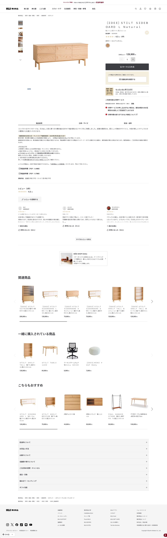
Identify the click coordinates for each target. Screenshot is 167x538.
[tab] (20, 23)
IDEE (38, 501)
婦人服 (26, 9)
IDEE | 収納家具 (54, 501)
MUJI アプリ (113, 510)
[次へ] (153, 301)
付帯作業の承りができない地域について (36, 160)
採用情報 (139, 513)
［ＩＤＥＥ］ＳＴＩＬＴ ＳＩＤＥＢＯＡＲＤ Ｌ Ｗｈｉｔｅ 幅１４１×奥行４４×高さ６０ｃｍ (50, 309)
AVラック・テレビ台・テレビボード (65, 498)
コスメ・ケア (56, 9)
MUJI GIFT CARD (115, 519)
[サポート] (160, 9)
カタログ (112, 513)
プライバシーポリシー (12, 530)
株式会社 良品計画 (142, 522)
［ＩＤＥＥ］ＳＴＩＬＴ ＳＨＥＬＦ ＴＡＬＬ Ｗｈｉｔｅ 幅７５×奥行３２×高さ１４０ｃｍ (138, 309)
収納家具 (43, 15)
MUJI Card (113, 516)
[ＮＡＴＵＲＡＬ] (108, 45)
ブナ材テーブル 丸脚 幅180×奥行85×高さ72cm (138, 415)
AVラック (50, 15)
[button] (20, 56)
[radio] (108, 45)
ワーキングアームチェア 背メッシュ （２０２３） (72, 364)
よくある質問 (61, 525)
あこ (24, 207)
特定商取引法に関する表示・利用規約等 (147, 525)
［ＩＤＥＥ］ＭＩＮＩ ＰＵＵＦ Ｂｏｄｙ (94, 364)
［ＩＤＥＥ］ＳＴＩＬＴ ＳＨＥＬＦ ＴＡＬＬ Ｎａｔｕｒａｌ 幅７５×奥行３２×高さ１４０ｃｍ (116, 309)
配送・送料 (128, 123)
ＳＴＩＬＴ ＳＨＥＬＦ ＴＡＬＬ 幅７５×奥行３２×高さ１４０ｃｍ (28, 365)
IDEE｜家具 (45, 501)
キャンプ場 (87, 516)
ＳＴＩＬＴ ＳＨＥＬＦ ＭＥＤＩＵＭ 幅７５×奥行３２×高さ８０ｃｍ (50, 416)
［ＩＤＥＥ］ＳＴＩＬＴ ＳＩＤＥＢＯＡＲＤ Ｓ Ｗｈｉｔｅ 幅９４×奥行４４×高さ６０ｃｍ (94, 309)
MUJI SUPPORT (62, 519)
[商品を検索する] (136, 9)
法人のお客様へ (114, 522)
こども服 (42, 9)
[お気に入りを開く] (145, 9)
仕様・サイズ (83, 123)
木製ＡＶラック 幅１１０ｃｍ (94, 415)
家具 (38, 15)
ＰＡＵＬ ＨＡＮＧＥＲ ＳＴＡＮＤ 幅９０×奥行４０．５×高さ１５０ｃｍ (116, 416)
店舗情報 (60, 510)
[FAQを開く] (155, 9)
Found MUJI (87, 519)
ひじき (70, 207)
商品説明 (39, 123)
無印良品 (20, 15)
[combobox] (8, 534)
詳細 (132, 103)
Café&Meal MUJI (88, 513)
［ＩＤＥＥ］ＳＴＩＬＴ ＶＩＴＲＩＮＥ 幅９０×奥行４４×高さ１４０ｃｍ (28, 308)
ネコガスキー (116, 207)
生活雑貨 (67, 9)
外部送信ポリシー (24, 530)
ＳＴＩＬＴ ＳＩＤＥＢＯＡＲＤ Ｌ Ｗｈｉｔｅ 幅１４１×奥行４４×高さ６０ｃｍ (28, 417)
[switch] (147, 33)
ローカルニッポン (62, 516)
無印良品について (141, 519)
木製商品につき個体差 (57, 164)
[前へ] (14, 301)
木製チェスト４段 (69, 414)
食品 (93, 9)
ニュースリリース (141, 510)
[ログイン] (140, 9)
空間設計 (60, 522)
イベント (60, 513)
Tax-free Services (115, 525)
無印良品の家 (87, 510)
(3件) (122, 36)
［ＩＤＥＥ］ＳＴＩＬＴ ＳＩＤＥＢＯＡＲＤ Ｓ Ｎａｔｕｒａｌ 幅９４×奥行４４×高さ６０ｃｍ (72, 309)
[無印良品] (12, 510)
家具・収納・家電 (80, 9)
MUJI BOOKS (87, 522)
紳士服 (34, 9)
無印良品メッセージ (142, 516)
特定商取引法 (33, 530)
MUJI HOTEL (87, 525)
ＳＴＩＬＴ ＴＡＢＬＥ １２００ (50, 364)
